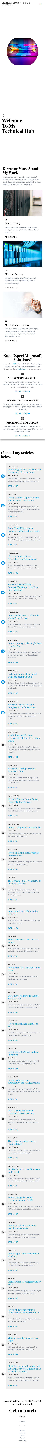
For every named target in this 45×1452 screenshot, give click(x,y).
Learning (22, 1433)
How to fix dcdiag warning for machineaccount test (22, 1227)
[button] (11, 237)
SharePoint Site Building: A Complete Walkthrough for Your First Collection (23, 587)
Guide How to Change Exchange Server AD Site (23, 997)
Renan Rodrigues (13, 475)
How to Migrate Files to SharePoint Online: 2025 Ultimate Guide (24, 471)
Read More (13, 486)
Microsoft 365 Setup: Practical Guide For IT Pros (22, 770)
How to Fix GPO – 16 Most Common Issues (24, 969)
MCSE (15, 364)
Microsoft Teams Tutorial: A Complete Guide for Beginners (22, 706)
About (22, 1435)
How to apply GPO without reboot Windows (23, 1255)
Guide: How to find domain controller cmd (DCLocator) (21, 1112)
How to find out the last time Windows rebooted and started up (24, 1311)
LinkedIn (22, 1422)
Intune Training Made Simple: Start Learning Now (25, 644)
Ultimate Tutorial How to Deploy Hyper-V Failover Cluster (23, 800)
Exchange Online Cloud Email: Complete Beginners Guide (22, 675)
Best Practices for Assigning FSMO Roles (24, 1283)
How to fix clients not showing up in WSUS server (24, 854)
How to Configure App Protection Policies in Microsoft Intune (23, 499)
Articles (22, 1430)
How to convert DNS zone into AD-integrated (24, 1053)
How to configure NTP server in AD (24, 827)
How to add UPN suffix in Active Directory (23, 912)
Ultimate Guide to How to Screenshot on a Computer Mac (23, 557)
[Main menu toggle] (41, 3)
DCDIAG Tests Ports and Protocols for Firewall (24, 1170)
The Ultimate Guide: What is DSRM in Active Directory (24, 882)
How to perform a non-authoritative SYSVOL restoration (24, 1081)
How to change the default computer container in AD (20, 1198)
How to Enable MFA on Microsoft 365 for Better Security (23, 616)
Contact (22, 1438)
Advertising (22, 1440)
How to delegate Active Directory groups (23, 941)
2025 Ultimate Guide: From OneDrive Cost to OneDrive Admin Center (24, 738)
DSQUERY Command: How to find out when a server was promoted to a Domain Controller (24, 1368)
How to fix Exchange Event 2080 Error (23, 1025)
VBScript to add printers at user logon (23, 1339)
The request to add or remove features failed (22, 1142)
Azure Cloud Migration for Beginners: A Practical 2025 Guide (24, 529)
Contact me (21, 369)
